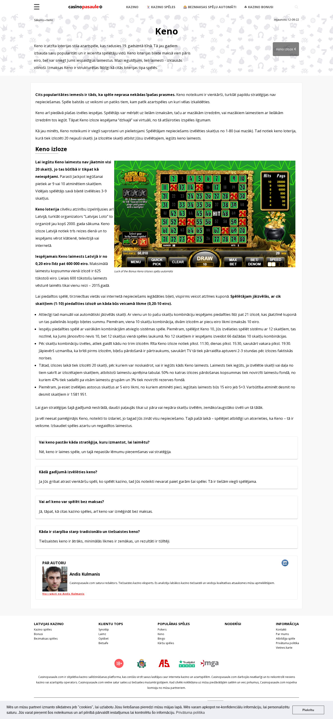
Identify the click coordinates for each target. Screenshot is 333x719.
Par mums (282, 634)
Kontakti (281, 629)
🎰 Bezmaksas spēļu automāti (209, 7)
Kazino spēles (43, 629)
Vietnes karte (284, 648)
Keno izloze (284, 49)
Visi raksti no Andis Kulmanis (63, 593)
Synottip (104, 629)
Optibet (104, 638)
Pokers (162, 629)
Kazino (132, 7)
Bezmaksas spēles (46, 638)
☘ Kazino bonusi (258, 7)
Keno (161, 634)
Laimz (102, 634)
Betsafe (103, 643)
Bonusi (38, 634)
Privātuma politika (287, 643)
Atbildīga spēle (285, 638)
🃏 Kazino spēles (160, 7)
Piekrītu (308, 710)
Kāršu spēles (166, 643)
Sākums (39, 20)
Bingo (161, 638)
